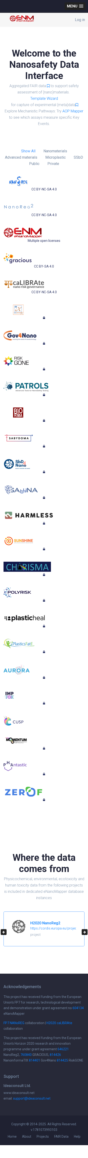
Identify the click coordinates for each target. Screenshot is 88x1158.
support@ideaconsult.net (31, 1098)
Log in (80, 20)
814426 (55, 1055)
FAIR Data (61, 1136)
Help (77, 1136)
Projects (43, 1136)
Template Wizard (44, 98)
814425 (62, 1060)
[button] (75, 6)
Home (12, 1136)
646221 (63, 1049)
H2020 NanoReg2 (45, 923)
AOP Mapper (72, 111)
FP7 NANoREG (14, 1023)
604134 (78, 1008)
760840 (26, 1055)
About (26, 1136)
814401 (34, 1060)
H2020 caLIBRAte (59, 1023)
